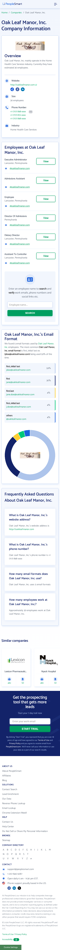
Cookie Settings (11, 947)
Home (4, 13)
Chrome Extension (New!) (14, 813)
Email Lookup (9, 808)
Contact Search (9, 789)
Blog (4, 780)
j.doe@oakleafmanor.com (18, 407)
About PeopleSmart (11, 771)
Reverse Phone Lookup (13, 803)
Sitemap (6, 840)
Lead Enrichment (10, 794)
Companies (16, 13)
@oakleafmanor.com (20, 168)
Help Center (8, 827)
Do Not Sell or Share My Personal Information (25, 831)
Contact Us (7, 822)
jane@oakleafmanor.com (18, 382)
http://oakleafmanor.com (22, 85)
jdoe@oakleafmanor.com (18, 370)
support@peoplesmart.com (20, 869)
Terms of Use (43, 740)
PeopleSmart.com (13, 746)
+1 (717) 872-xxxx (18, 115)
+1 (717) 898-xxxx (18, 111)
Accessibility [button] (7, 939)
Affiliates (6, 776)
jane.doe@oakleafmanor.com (20, 394)
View (45, 161)
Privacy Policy (15, 743)
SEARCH (30, 312)
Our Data (6, 799)
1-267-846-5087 (14, 874)
